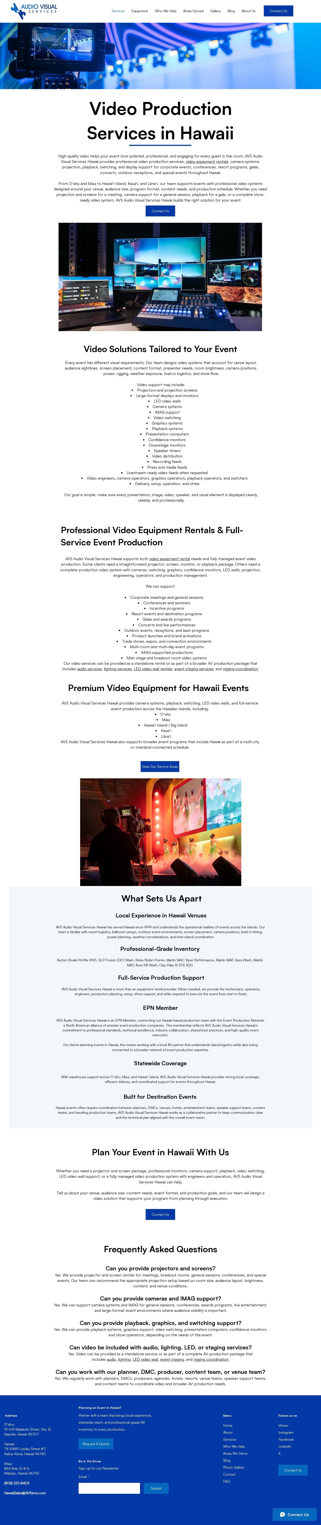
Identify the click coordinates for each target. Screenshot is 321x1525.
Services (229, 1439)
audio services (89, 668)
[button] (160, 211)
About (228, 1432)
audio (111, 1359)
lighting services (118, 668)
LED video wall (145, 1359)
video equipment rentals (207, 161)
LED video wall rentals (153, 668)
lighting (124, 1359)
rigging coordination (240, 668)
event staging (172, 1359)
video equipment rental (169, 558)
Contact (229, 1474)
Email (83, 1476)
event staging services (193, 668)
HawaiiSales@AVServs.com (25, 1493)
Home (228, 1425)
